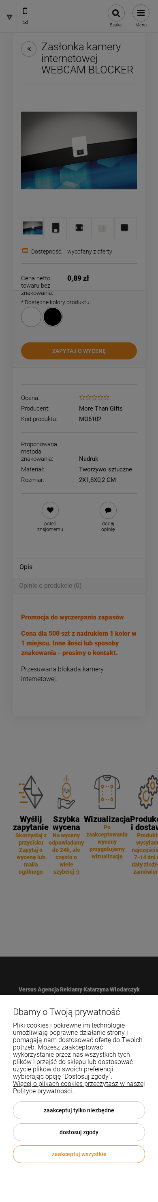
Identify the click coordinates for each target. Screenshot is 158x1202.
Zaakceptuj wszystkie (79, 1154)
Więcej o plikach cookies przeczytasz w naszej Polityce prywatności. (79, 1087)
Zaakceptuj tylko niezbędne (79, 1110)
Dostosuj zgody (79, 1132)
